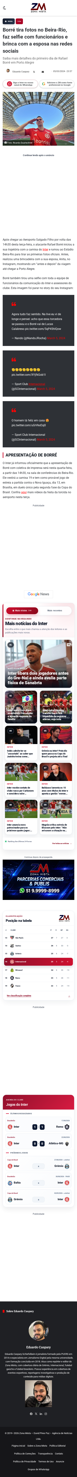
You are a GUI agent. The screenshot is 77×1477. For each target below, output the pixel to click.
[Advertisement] (38, 196)
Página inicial (18, 1445)
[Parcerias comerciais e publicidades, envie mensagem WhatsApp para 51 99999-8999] (38, 879)
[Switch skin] (4, 9)
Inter (19, 21)
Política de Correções (25, 1453)
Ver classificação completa (38, 996)
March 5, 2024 (56, 338)
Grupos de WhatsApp (38, 1469)
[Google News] (38, 594)
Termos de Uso (46, 1461)
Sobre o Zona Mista (37, 1445)
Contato (59, 1453)
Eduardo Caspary (21, 71)
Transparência (45, 1453)
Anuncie (60, 1461)
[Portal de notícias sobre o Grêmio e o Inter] (38, 8)
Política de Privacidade (24, 1461)
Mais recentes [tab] (54, 610)
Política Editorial (57, 1445)
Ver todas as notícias (62, 843)
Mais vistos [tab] (23, 610)
